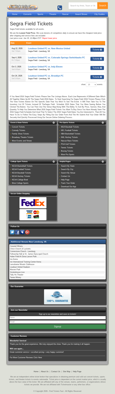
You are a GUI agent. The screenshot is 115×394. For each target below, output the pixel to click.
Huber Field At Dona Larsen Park (23, 256)
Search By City (67, 169)
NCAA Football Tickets (21, 169)
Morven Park (15, 269)
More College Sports (20, 183)
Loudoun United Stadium (20, 267)
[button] (33, 123)
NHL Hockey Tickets (69, 137)
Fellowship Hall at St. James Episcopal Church (29, 254)
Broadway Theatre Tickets (22, 137)
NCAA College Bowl (20, 180)
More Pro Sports (67, 154)
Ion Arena (14, 259)
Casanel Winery (16, 246)
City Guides (99, 14)
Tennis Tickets (67, 148)
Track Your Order (68, 183)
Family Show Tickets (20, 134)
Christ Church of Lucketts (20, 249)
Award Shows (81, 14)
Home (14, 14)
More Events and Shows (22, 141)
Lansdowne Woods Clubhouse (22, 264)
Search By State (67, 166)
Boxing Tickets (67, 151)
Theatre (52, 14)
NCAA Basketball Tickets (22, 166)
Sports (40, 14)
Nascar (65, 14)
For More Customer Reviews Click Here (26, 357)
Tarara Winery (15, 277)
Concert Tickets (18, 127)
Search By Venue (68, 173)
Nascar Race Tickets (69, 141)
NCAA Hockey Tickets (21, 176)
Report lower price (49, 38)
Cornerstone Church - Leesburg (22, 251)
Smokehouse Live (17, 272)
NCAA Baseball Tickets (21, 173)
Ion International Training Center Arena (25, 262)
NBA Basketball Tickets (70, 134)
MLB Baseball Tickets (70, 127)
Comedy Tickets (18, 130)
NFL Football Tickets (69, 130)
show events (92, 85)
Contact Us (65, 176)
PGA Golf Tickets (68, 144)
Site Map (66, 371)
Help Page (65, 180)
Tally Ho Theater (16, 275)
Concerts (27, 14)
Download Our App (68, 187)
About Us (45, 371)
